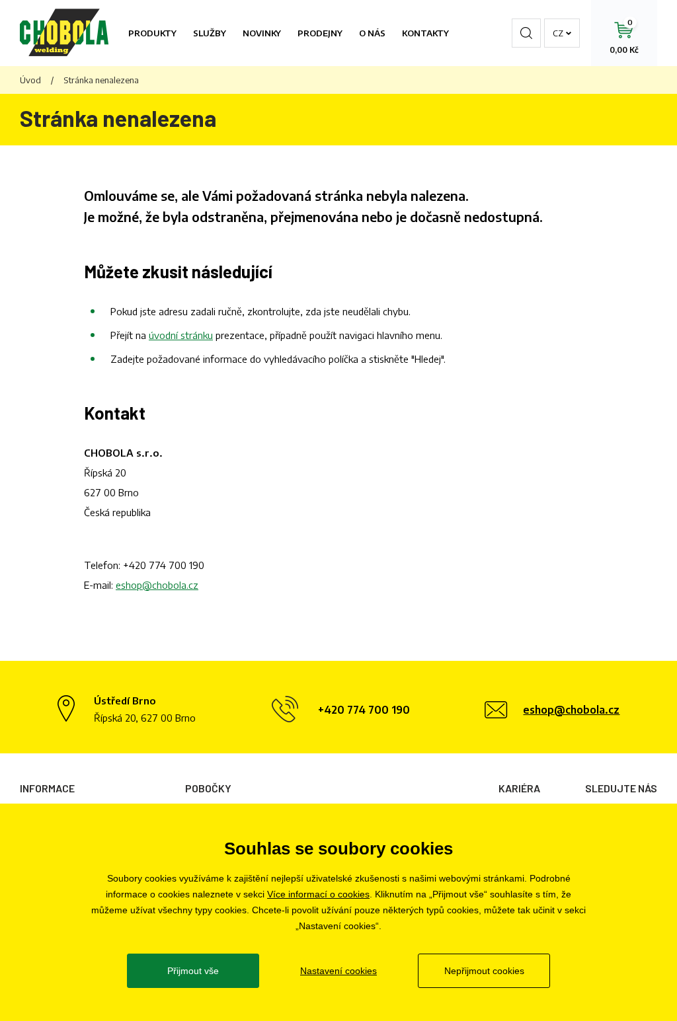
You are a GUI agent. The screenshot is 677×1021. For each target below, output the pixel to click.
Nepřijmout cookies (484, 970)
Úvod (30, 80)
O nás (372, 33)
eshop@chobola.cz (157, 585)
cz (558, 33)
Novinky (262, 33)
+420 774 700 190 (163, 565)
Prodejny (320, 33)
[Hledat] (526, 33)
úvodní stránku (181, 335)
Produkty (152, 33)
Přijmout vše (193, 970)
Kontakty (425, 33)
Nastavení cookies (338, 970)
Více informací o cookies (318, 894)
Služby (209, 33)
